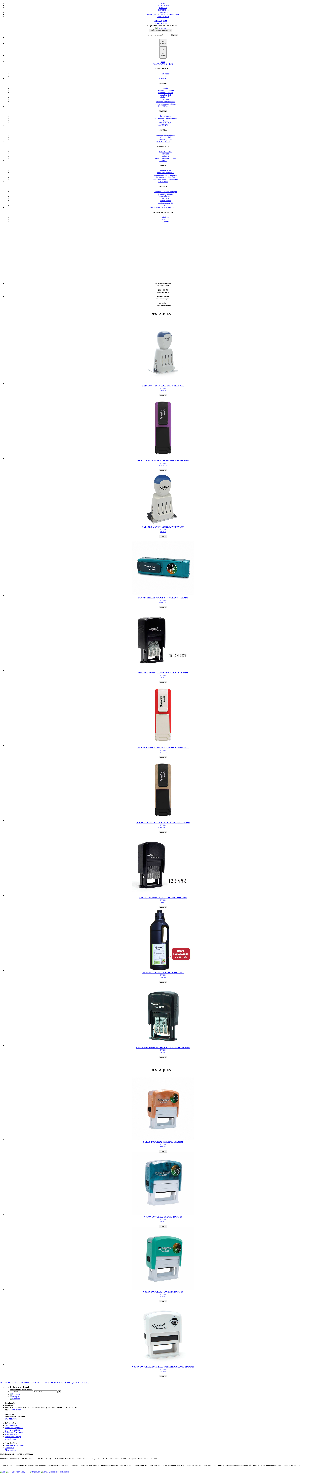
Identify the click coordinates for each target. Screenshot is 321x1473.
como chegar (16, 1410)
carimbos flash (165, 95)
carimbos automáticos (165, 90)
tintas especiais (165, 170)
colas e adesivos (165, 151)
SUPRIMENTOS (163, 142)
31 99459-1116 (161, 23)
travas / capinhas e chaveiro (165, 158)
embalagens (165, 217)
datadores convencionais (165, 102)
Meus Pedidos (10, 1450)
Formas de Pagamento (14, 1428)
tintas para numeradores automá (165, 179)
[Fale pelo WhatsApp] (15, 1399)
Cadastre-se (9, 1448)
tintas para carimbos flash (166, 177)
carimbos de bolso (165, 93)
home (163, 62)
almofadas (166, 74)
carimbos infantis (165, 97)
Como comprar (11, 1425)
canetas (165, 88)
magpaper (165, 198)
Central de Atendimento (14, 1445)
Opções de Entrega (12, 1430)
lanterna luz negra (165, 196)
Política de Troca (11, 1434)
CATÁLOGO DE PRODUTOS (160, 30)
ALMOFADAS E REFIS (163, 64)
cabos (165, 120)
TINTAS (163, 161)
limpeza (166, 222)
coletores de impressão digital (165, 192)
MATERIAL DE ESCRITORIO (163, 207)
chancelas (165, 99)
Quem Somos (10, 1439)
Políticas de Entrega (13, 1437)
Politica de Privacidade (14, 1432)
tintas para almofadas (165, 173)
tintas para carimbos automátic (165, 175)
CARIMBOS (163, 78)
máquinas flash (165, 137)
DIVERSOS (163, 182)
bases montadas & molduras (165, 118)
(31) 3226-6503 (160, 21)
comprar (163, 395)
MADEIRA (163, 106)
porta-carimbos (165, 201)
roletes (165, 205)
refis (165, 76)
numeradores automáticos (165, 104)
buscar (174, 35)
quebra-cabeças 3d (165, 203)
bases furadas (165, 116)
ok (59, 1392)
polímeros (165, 156)
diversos (165, 154)
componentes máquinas (165, 135)
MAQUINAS (163, 125)
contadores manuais (165, 194)
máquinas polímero (165, 139)
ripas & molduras (165, 123)
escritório (165, 219)
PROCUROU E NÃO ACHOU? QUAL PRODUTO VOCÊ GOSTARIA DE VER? (45, 1383)
